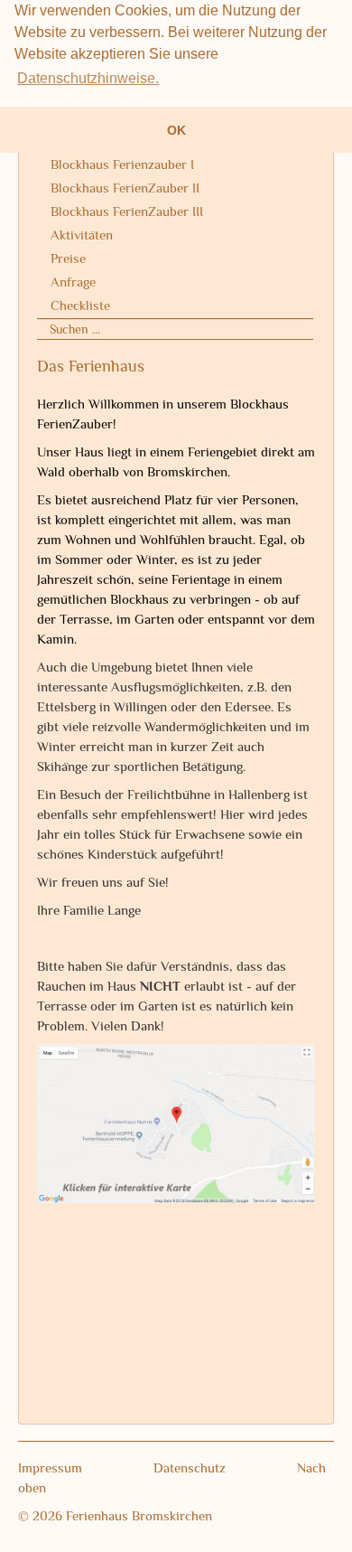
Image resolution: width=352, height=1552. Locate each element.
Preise (68, 258)
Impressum (85, 1467)
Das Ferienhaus (90, 366)
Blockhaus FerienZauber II (125, 187)
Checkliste (80, 305)
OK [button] (176, 130)
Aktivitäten (82, 234)
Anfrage (73, 281)
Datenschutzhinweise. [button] (88, 78)
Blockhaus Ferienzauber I (122, 164)
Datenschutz (225, 1467)
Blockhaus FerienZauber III (127, 211)
